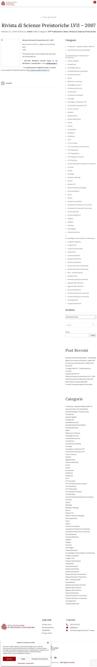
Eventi (70, 122)
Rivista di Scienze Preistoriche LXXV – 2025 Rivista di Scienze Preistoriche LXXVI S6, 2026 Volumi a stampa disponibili (80, 379)
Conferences (72, 92)
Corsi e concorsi (73, 109)
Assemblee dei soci (74, 68)
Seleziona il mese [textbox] (72, 317)
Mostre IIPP (72, 184)
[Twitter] (50, 657)
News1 (70, 198)
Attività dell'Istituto (74, 74)
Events (70, 126)
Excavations (72, 129)
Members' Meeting (74, 177)
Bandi (70, 78)
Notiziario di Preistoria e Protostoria (80, 205)
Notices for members (75, 201)
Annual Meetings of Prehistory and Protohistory (77, 56)
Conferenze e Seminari (75, 95)
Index (24, 50)
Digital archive (72, 116)
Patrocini (71, 225)
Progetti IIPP (72, 245)
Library (70, 170)
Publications (72, 252)
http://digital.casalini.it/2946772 (38, 70)
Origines (70, 218)
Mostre (70, 181)
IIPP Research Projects (76, 157)
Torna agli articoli (49, 17)
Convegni (71, 98)
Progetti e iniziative (74, 242)
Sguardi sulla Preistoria (75, 283)
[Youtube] (55, 657)
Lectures (71, 167)
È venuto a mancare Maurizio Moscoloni (78, 384)
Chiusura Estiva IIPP (72, 374)
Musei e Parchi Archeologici (77, 188)
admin (30, 32)
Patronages (72, 229)
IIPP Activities (72, 143)
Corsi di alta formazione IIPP (77, 105)
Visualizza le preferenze (40, 659)
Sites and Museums (74, 290)
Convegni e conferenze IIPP (77, 102)
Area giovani (72, 64)
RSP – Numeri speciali (75, 272)
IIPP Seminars (72, 160)
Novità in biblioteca (74, 215)
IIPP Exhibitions (73, 150)
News (65, 32)
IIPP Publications (55, 32)
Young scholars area (74, 303)
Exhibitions (71, 133)
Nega (23, 659)
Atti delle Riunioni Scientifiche (78, 71)
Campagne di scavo (74, 85)
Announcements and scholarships (79, 50)
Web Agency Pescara (67, 662)
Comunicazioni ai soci (75, 88)
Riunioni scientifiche (74, 259)
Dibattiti (70, 112)
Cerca (67, 332)
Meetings (71, 174)
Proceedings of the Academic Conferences (80, 238)
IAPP (69, 140)
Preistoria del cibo (74, 232)
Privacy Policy (21, 663)
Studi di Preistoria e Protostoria (78, 293)
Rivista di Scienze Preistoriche (82, 32)
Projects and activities (75, 248)
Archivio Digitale (73, 61)
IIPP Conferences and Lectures (78, 146)
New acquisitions (73, 191)
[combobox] (80, 317)
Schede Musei (72, 276)
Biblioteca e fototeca (75, 81)
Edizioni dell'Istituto (74, 119)
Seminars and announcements (78, 279)
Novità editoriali (73, 212)
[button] (48, 642)
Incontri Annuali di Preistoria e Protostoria (82, 164)
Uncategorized (73, 300)
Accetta (9, 659)
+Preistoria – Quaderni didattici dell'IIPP (81, 46)
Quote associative (74, 255)
